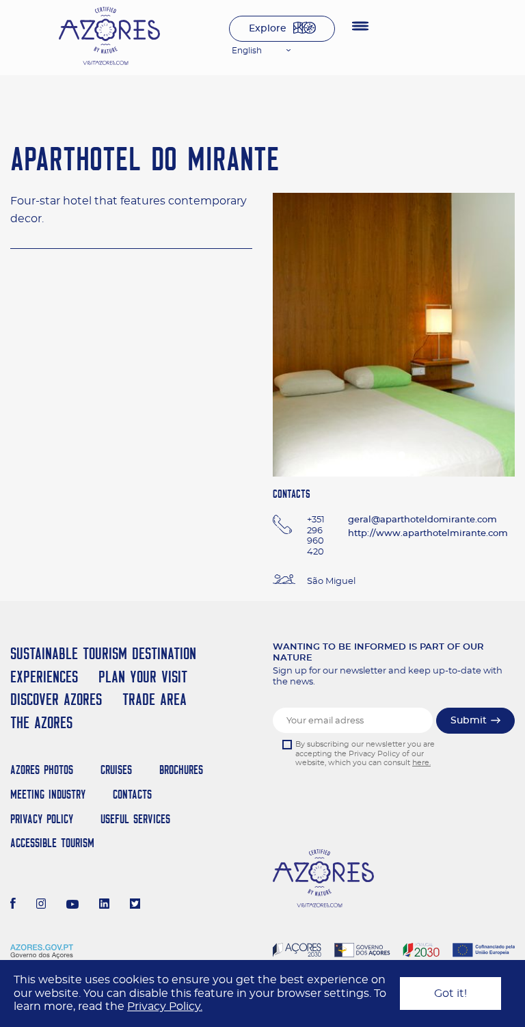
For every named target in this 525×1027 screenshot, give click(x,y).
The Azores (41, 722)
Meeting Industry (47, 794)
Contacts (132, 794)
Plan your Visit (142, 676)
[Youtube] (72, 905)
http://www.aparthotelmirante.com (428, 533)
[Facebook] (13, 905)
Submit (468, 720)
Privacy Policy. (164, 1006)
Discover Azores (56, 699)
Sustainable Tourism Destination (103, 653)
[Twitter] (135, 905)
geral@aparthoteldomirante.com (422, 520)
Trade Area (154, 699)
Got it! (450, 993)
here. (421, 762)
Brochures (181, 769)
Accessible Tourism (52, 842)
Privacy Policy (41, 818)
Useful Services (135, 818)
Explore (267, 29)
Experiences (44, 676)
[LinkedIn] (104, 905)
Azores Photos (41, 769)
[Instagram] (41, 905)
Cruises (116, 769)
